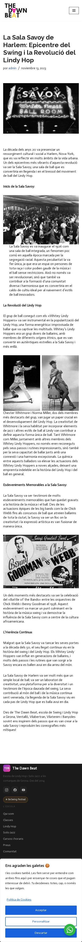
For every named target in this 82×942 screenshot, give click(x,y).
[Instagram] (6, 789)
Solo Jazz (9, 832)
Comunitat (9, 851)
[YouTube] (23, 789)
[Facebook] (15, 789)
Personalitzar (41, 921)
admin (12, 68)
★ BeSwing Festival (15, 799)
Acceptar (41, 910)
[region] (41, 900)
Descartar (41, 933)
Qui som (8, 814)
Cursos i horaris (13, 839)
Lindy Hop (9, 826)
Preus (7, 845)
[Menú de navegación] (74, 10)
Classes (8, 820)
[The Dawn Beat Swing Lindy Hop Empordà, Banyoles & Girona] (15, 10)
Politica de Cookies (19, 899)
